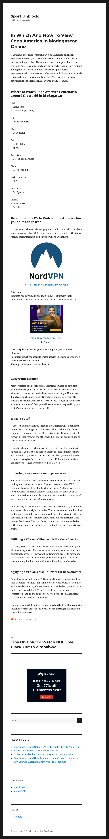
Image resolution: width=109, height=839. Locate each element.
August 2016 (19, 791)
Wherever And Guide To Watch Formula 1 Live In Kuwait (43, 754)
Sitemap (17, 816)
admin (17, 619)
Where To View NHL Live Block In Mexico (35, 750)
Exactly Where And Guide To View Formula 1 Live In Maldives (46, 747)
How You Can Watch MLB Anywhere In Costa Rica (39, 761)
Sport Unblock (25, 16)
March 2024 (19, 787)
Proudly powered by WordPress (39, 831)
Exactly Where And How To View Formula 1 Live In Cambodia (45, 758)
